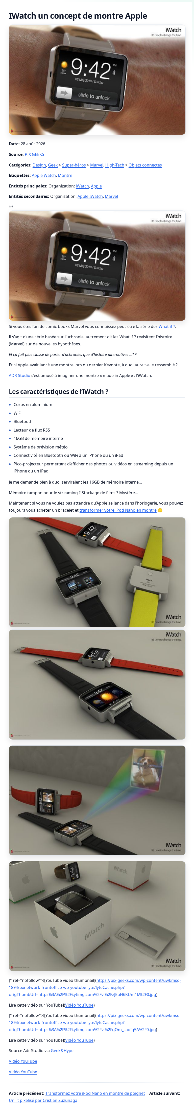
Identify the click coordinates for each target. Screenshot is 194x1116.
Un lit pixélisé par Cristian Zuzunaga (43, 1100)
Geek (53, 165)
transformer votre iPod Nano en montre (118, 510)
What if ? (167, 326)
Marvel (96, 165)
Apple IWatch (90, 196)
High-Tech (114, 165)
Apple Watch (44, 175)
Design (39, 165)
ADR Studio (19, 375)
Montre (65, 175)
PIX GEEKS (34, 154)
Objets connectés (145, 165)
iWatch (82, 186)
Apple (96, 186)
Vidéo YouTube (79, 1005)
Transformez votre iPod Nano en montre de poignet (95, 1093)
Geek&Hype (62, 1050)
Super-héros (74, 165)
